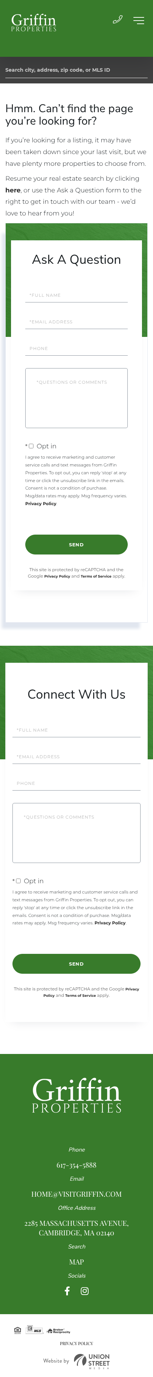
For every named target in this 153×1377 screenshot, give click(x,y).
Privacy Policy (40, 504)
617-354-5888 (76, 1165)
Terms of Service (96, 576)
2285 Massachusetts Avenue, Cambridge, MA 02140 (76, 1227)
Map (76, 1262)
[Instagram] (85, 1291)
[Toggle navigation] (138, 20)
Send (76, 544)
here (13, 190)
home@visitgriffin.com (76, 1194)
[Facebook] (67, 1291)
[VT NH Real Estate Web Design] (76, 1361)
